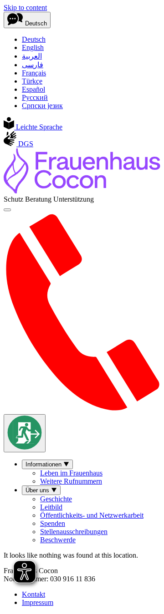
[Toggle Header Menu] (7, 209)
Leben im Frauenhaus (71, 473)
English (33, 47)
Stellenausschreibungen (74, 531)
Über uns (38, 490)
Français (34, 73)
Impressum (37, 602)
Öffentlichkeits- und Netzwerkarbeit (92, 515)
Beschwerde (58, 540)
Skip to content (25, 7)
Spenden (52, 523)
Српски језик (42, 105)
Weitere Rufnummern (71, 481)
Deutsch (34, 39)
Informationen (44, 464)
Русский (35, 97)
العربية (32, 56)
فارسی (32, 65)
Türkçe (32, 81)
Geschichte (56, 499)
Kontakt (33, 594)
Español (33, 89)
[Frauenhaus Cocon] (82, 191)
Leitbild (51, 507)
